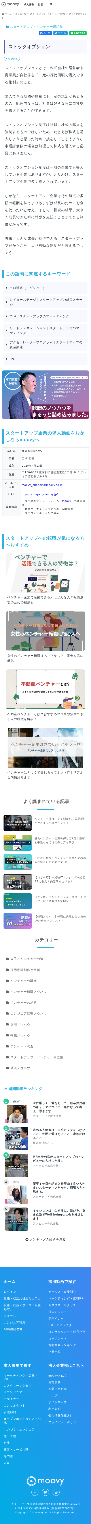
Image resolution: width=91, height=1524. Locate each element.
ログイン (10, 1291)
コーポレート (57, 1338)
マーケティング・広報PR (66, 1298)
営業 (7, 1442)
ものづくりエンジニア (19, 1429)
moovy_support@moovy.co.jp (42, 485)
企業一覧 (54, 1351)
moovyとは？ (57, 1375)
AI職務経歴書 (13, 1329)
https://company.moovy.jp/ (40, 494)
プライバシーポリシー (63, 1422)
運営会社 (54, 1382)
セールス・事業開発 (62, 1291)
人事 (7, 1462)
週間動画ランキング (62, 1345)
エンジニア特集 (14, 1322)
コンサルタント (14, 1405)
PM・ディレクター (61, 1325)
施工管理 (10, 1436)
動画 (40, 4)
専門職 (8, 1456)
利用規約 (54, 1409)
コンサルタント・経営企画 (66, 1331)
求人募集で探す (18, 1365)
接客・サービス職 (16, 1449)
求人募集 (29, 4)
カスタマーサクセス (62, 1305)
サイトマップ (57, 1402)
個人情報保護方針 (60, 1415)
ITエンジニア (57, 1311)
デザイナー (56, 1318)
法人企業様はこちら (66, 1365)
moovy (66, 501)
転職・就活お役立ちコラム (22, 1298)
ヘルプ (53, 1395)
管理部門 (10, 1412)
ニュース (10, 1315)
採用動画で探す (62, 1281)
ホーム (10, 1281)
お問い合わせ (57, 1389)
